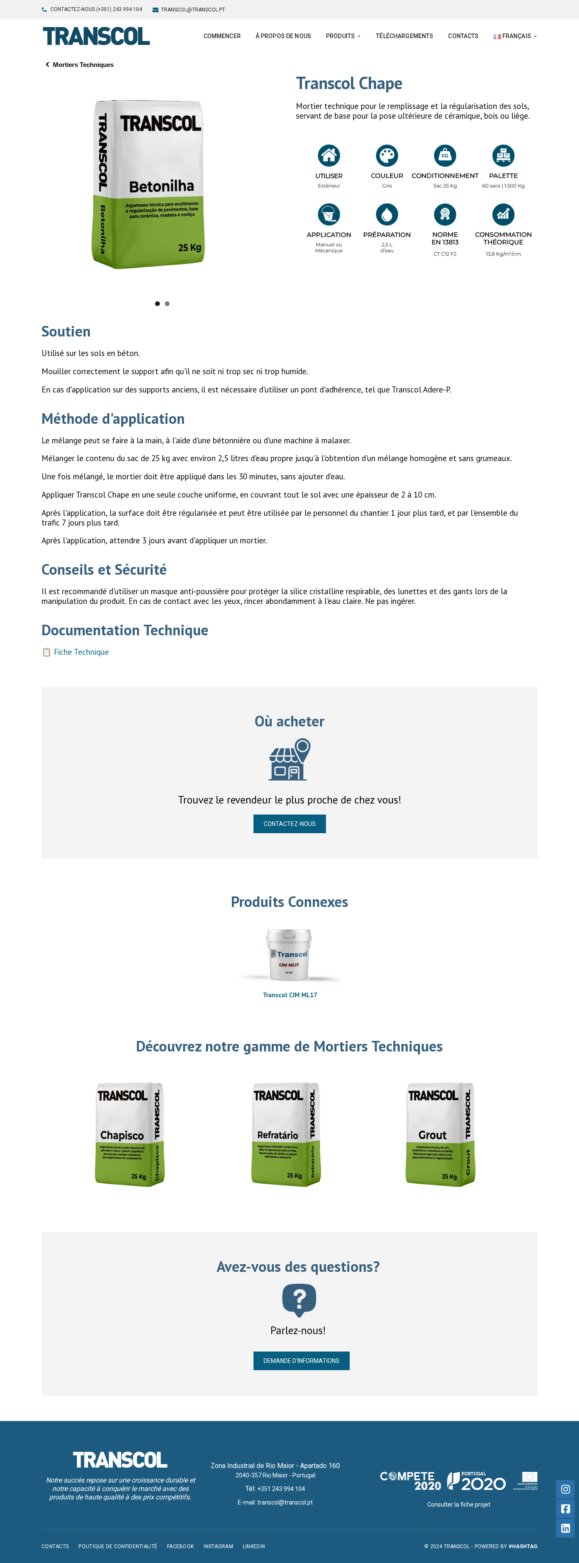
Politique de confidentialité (117, 1546)
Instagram (218, 1546)
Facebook (180, 1546)
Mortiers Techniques (83, 64)
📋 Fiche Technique (75, 652)
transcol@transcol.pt (193, 10)
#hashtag (523, 1546)
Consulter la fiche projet (458, 1504)
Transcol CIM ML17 (290, 995)
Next (294, 184)
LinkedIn (254, 1546)
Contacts (55, 1546)
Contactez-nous (290, 823)
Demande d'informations (302, 1360)
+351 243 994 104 (281, 1488)
